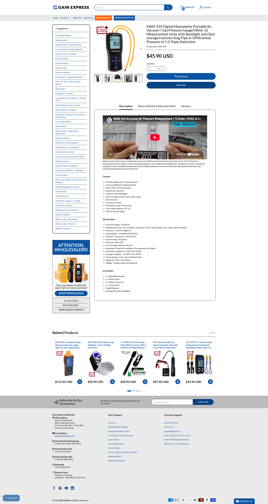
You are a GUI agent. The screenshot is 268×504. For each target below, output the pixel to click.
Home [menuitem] (55, 18)
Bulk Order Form (171, 422)
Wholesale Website (116, 460)
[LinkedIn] (72, 488)
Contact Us (169, 427)
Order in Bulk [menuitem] (103, 18)
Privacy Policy (114, 448)
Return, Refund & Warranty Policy (122, 452)
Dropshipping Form (172, 431)
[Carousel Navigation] (213, 333)
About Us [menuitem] (77, 18)
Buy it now (181, 85)
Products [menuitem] (64, 18)
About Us (112, 422)
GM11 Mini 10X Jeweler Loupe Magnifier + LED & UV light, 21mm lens (101, 345)
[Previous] (141, 48)
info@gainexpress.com (65, 436)
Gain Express (64, 500)
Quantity (151, 63)
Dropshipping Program (118, 427)
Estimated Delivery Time (119, 431)
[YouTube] (66, 488)
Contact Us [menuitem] (88, 18)
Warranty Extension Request (176, 444)
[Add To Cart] (79, 381)
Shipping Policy (114, 456)
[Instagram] (60, 488)
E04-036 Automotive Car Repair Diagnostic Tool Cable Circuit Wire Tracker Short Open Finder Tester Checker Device (165, 345)
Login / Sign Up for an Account (177, 435)
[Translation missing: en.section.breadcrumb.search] (168, 7)
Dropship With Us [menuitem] (124, 18)
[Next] (95, 48)
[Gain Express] (71, 7)
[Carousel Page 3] (137, 391)
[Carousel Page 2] (134, 391)
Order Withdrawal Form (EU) (176, 439)
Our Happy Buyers (116, 444)
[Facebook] (54, 488)
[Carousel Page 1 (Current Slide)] (129, 391)
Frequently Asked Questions (120, 435)
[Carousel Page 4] (140, 391)
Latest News (113, 439)
